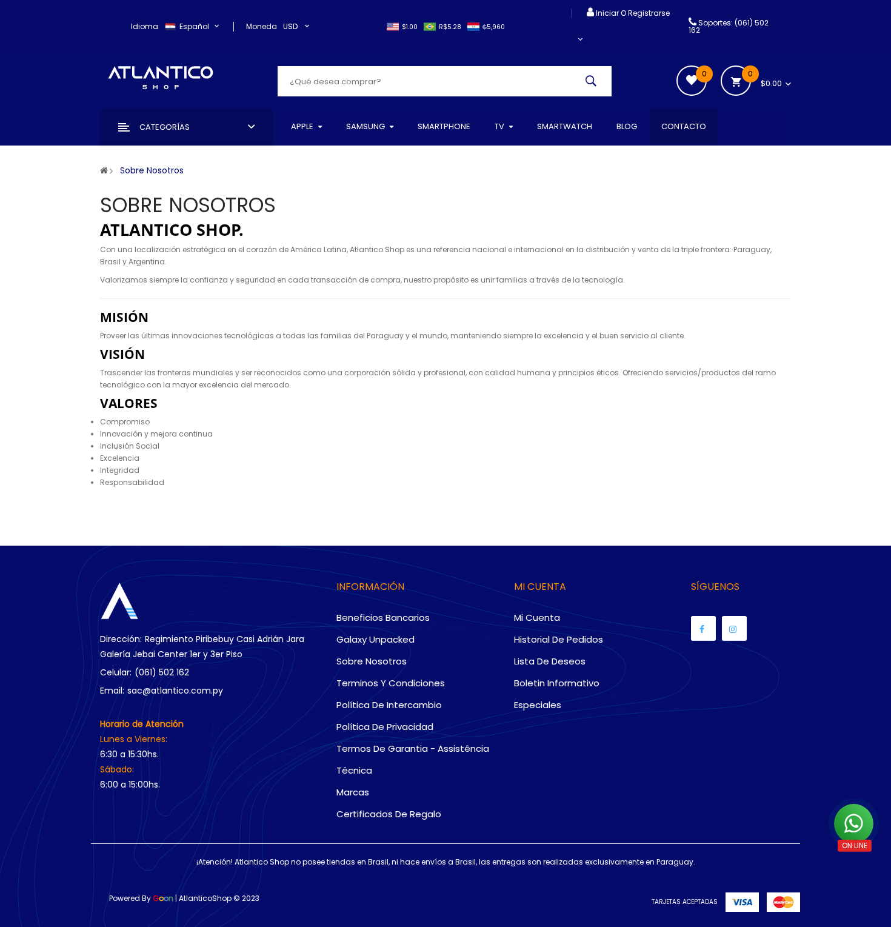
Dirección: (121, 639)
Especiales (537, 704)
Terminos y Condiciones (390, 683)
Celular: (116, 672)
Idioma (144, 26)
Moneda (261, 26)
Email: (112, 690)
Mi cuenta (537, 617)
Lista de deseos (550, 661)
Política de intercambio (389, 704)
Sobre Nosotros (152, 170)
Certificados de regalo (388, 814)
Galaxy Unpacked (375, 639)
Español (195, 26)
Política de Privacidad (384, 726)
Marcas (352, 792)
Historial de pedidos (558, 639)
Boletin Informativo (556, 683)
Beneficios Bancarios (383, 617)
